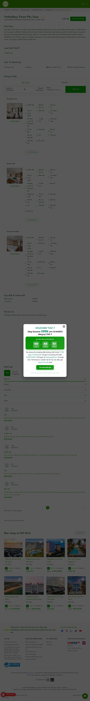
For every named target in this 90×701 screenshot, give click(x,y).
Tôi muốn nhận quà (45, 367)
